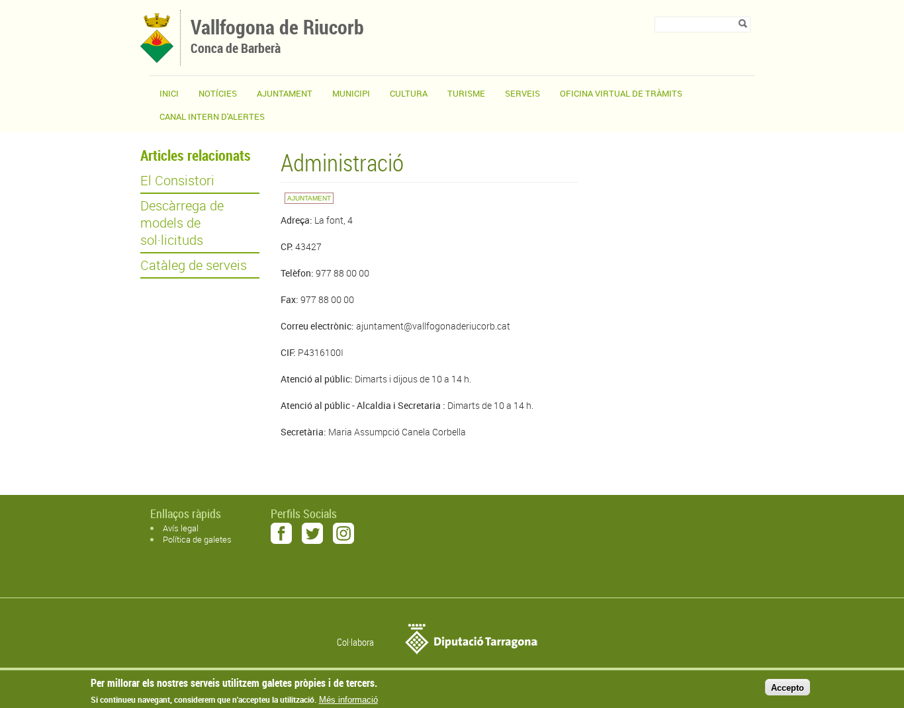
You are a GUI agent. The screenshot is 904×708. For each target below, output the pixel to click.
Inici (169, 93)
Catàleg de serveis (193, 265)
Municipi (351, 93)
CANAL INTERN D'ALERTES (212, 116)
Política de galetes (197, 539)
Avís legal (181, 528)
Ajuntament (284, 93)
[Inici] (156, 59)
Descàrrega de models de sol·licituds (182, 223)
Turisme (466, 93)
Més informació (348, 700)
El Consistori (177, 180)
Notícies (218, 93)
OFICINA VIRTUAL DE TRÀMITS (621, 93)
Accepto (787, 687)
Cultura (409, 93)
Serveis (522, 93)
